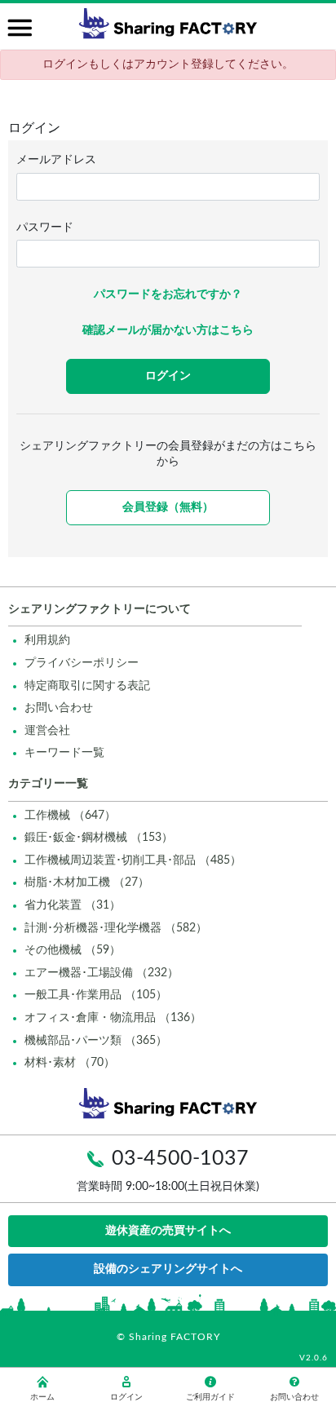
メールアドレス (56, 160)
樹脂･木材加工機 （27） (86, 882)
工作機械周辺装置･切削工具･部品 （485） (132, 860)
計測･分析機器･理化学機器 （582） (115, 928)
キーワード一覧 (64, 753)
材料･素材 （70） (69, 1062)
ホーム (42, 1397)
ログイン (126, 1397)
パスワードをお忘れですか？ (168, 294)
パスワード (44, 227)
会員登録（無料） (168, 507)
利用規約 (47, 640)
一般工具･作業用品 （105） (95, 995)
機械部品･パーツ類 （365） (95, 1040)
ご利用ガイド (210, 1397)
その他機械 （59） (72, 950)
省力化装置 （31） (72, 905)
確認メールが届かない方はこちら (168, 330)
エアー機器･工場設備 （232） (101, 973)
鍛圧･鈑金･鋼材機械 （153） (98, 837)
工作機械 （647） (70, 815)
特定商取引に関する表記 (87, 686)
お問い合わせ (58, 708)
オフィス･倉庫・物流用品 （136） (112, 1018)
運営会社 (47, 730)
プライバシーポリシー (81, 663)
